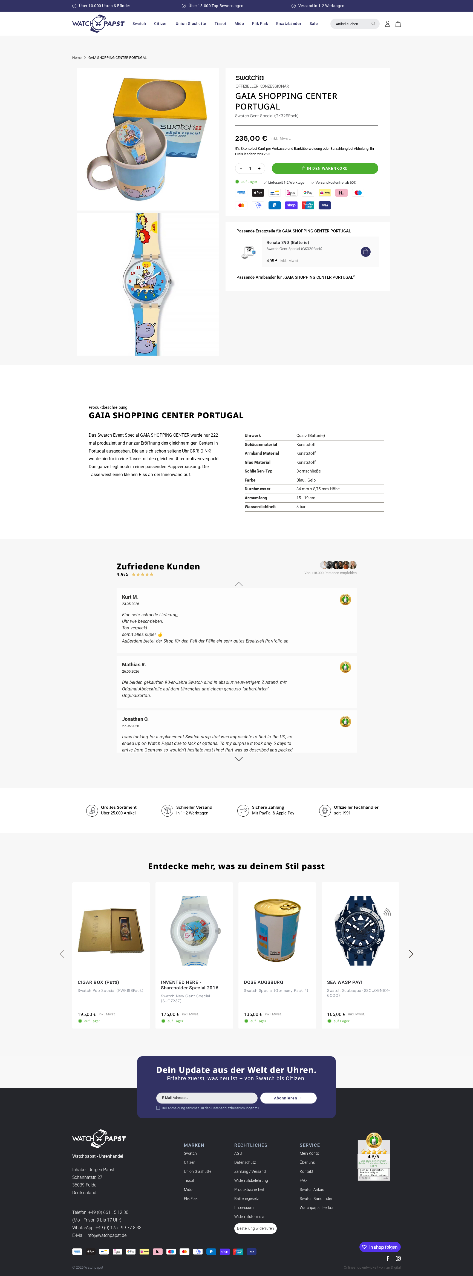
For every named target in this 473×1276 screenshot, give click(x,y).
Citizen (189, 1162)
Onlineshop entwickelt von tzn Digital (372, 1267)
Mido (188, 1189)
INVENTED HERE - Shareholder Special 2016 (189, 984)
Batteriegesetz (246, 1198)
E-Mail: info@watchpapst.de (99, 1235)
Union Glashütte (197, 1171)
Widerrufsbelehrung (251, 1180)
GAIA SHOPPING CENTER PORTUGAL (117, 58)
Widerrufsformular (250, 1216)
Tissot (189, 1180)
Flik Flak (191, 1198)
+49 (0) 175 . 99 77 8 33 (119, 1227)
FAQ (303, 1180)
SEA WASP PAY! (345, 982)
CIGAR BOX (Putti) (98, 982)
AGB (238, 1153)
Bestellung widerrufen (255, 1228)
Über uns (307, 1162)
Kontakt (306, 1171)
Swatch (190, 1153)
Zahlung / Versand (250, 1171)
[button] (139, 23)
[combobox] (355, 24)
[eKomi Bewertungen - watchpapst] (373, 1157)
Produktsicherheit (249, 1189)
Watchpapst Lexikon (317, 1207)
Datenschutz (245, 1162)
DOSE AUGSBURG (264, 982)
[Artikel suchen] (373, 23)
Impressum (243, 1207)
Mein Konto (309, 1153)
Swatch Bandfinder (316, 1198)
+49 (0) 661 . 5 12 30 (108, 1212)
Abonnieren (285, 1098)
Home (77, 58)
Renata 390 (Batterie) (288, 242)
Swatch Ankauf (313, 1189)
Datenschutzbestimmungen (232, 1108)
